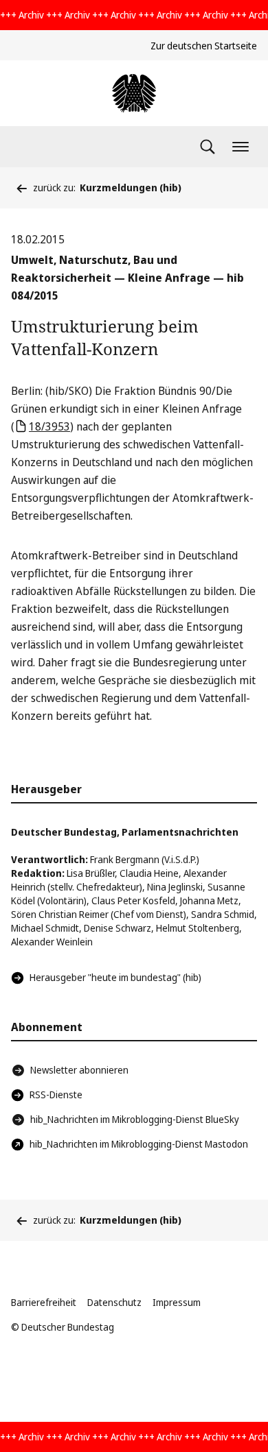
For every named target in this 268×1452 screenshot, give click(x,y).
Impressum (177, 1302)
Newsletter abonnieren (79, 1069)
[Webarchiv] (134, 93)
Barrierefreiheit (43, 1302)
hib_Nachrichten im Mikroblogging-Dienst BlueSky (134, 1119)
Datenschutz (114, 1302)
